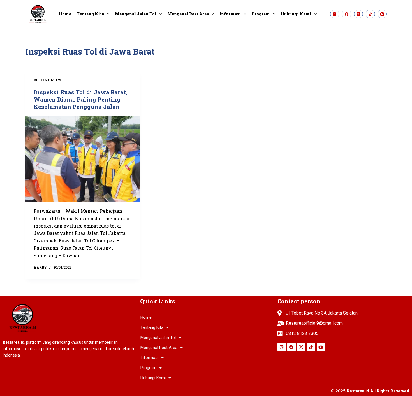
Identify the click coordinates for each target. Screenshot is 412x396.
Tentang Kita (90, 14)
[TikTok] (370, 14)
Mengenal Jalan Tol (135, 14)
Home (65, 14)
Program (261, 14)
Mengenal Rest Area (188, 14)
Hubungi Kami (296, 14)
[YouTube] (382, 14)
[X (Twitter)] (358, 14)
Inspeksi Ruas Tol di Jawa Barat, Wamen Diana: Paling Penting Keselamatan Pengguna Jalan (80, 99)
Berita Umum (47, 80)
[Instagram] (334, 14)
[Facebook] (346, 14)
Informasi (230, 14)
